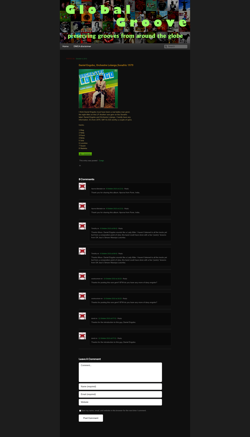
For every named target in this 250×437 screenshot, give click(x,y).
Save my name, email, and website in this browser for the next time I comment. (113, 411)
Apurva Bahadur (97, 189)
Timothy (94, 228)
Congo (101, 161)
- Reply (126, 189)
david (93, 318)
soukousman (95, 279)
